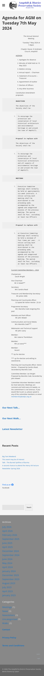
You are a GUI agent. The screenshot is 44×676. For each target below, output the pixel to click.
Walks (5, 623)
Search (29, 507)
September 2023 (10, 579)
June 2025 (7, 543)
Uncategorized (9, 619)
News (5, 611)
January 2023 (9, 595)
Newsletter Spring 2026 (11, 468)
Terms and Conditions (13, 645)
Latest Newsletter (12, 429)
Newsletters (8, 615)
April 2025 (7, 547)
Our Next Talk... (11, 407)
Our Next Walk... (11, 418)
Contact (6, 629)
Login (38, 658)
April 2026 (7, 530)
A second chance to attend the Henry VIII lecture (20, 465)
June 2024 (7, 559)
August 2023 (8, 583)
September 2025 (10, 539)
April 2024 (7, 567)
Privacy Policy (9, 637)
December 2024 (10, 551)
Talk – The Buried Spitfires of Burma (15, 462)
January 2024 (9, 571)
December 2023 (10, 575)
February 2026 (9, 534)
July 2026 (6, 526)
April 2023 (7, 591)
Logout (38, 654)
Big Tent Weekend (9, 456)
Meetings (7, 607)
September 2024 (10, 555)
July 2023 (6, 587)
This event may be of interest (13, 459)
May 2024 (7, 563)
